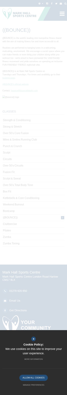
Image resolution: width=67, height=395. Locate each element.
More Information (33, 359)
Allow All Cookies (34, 378)
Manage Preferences (33, 385)
